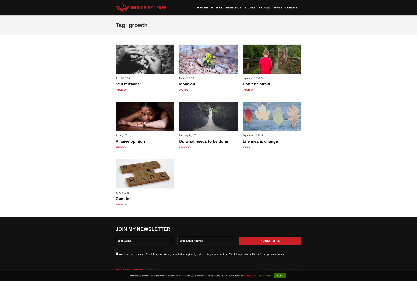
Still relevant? (128, 84)
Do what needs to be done (203, 141)
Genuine (123, 198)
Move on (187, 84)
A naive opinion (130, 141)
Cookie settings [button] (264, 276)
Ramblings (233, 7)
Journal (264, 7)
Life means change (260, 141)
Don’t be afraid (256, 84)
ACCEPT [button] (280, 275)
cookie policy (250, 276)
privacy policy (275, 254)
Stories (249, 7)
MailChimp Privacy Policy (244, 254)
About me (201, 7)
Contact (291, 7)
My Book (217, 7)
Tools (278, 7)
